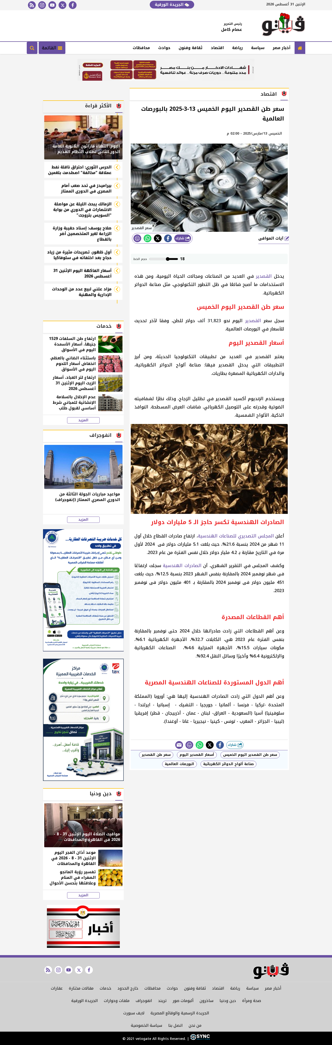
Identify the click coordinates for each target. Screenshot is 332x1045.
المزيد (83, 420)
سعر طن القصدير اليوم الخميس (250, 754)
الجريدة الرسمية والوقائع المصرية (179, 1013)
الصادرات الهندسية (182, 565)
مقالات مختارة (81, 988)
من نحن (195, 1025)
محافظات (141, 48)
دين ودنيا (227, 1000)
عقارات (57, 988)
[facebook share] (168, 238)
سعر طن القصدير (156, 754)
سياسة (257, 48)
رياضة (237, 48)
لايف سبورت (133, 1013)
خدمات (105, 988)
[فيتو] (283, 26)
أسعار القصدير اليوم (197, 754)
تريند (162, 1000)
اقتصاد (217, 48)
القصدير (264, 276)
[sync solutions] (199, 1039)
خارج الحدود (127, 988)
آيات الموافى (271, 238)
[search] (32, 48)
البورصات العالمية (179, 764)
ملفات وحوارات (117, 1000)
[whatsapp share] (147, 238)
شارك (180, 238)
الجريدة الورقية (170, 4)
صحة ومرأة (251, 1000)
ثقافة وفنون (190, 48)
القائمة (50, 48)
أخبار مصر (281, 48)
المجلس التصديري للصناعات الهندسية (236, 536)
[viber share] (179, 745)
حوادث (164, 48)
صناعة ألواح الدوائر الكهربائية (228, 764)
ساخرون (206, 1000)
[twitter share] (158, 238)
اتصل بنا (175, 1025)
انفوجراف (144, 1000)
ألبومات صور (183, 1000)
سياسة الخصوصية (146, 1025)
